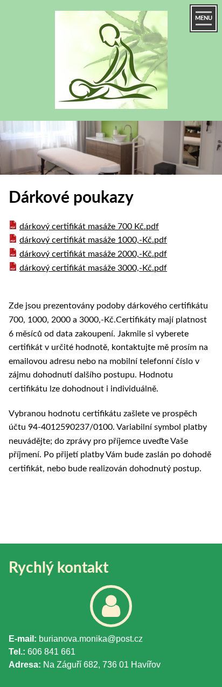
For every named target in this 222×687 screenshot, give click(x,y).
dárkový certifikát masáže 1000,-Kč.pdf (93, 240)
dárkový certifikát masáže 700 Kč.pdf (89, 226)
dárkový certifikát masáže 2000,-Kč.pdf (93, 254)
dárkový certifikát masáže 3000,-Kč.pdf (93, 268)
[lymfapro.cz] (111, 63)
